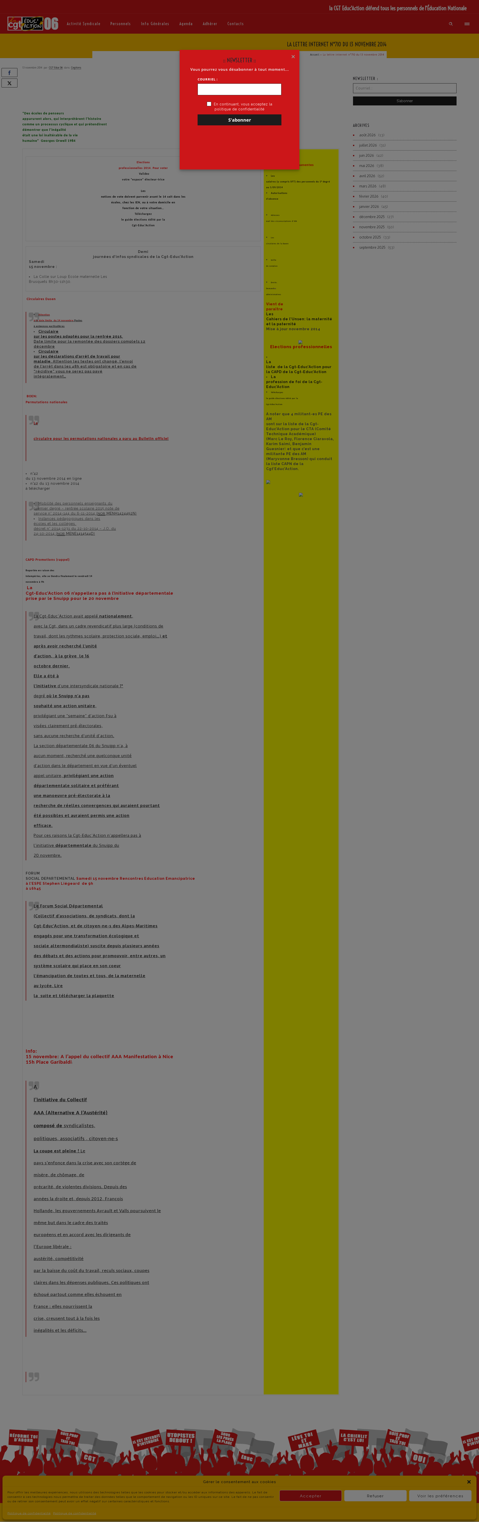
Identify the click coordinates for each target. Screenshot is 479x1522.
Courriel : (208, 79)
